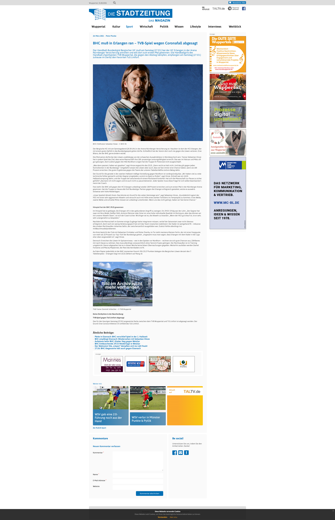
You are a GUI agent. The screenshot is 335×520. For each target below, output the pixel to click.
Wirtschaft (146, 26)
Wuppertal (98, 26)
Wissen (179, 26)
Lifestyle (195, 26)
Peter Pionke (111, 36)
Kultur (116, 26)
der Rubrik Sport (99, 428)
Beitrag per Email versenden (180, 453)
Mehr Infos (173, 517)
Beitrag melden (186, 453)
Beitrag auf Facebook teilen (174, 453)
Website (96, 486)
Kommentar (98, 452)
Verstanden (162, 517)
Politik (164, 26)
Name (96, 474)
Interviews (214, 26)
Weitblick (235, 26)
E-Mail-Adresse (99, 480)
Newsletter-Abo (239, 3)
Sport (129, 26)
